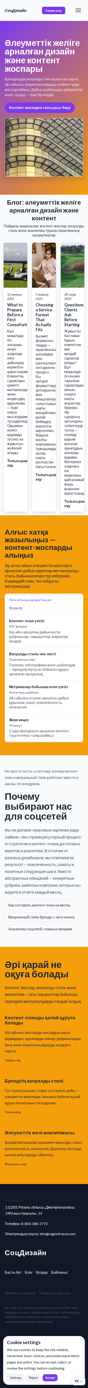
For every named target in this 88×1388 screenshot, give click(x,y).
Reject (33, 1377)
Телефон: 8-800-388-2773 (26, 1223)
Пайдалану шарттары (55, 1293)
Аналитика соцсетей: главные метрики (40, 929)
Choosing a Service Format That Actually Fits (44, 317)
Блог (29, 1272)
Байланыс (59, 1272)
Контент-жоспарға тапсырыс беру (40, 107)
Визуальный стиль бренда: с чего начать (41, 917)
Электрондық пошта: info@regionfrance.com (40, 1234)
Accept (50, 1377)
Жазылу (16, 608)
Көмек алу (54, 10)
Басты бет (13, 1272)
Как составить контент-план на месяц (39, 905)
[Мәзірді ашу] (78, 10)
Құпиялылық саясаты (20, 1293)
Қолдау (42, 1272)
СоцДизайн (16, 10)
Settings (15, 1377)
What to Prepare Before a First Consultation (19, 314)
